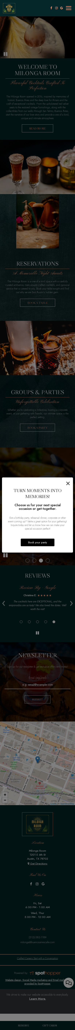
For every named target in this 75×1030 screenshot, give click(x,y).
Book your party (37, 542)
